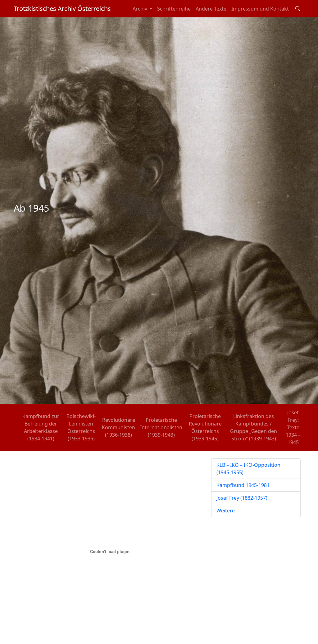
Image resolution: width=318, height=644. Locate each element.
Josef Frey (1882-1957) (241, 497)
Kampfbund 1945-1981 (243, 485)
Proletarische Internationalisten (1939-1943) (161, 427)
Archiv (140, 8)
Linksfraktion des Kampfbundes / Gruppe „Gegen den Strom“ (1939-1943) (253, 427)
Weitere (225, 510)
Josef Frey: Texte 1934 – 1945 (293, 427)
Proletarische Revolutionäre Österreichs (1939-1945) (205, 427)
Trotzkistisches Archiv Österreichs (62, 8)
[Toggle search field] (297, 9)
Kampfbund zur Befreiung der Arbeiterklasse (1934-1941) (40, 427)
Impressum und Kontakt (260, 8)
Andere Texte (211, 8)
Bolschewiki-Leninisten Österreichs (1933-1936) (81, 427)
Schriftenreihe (174, 8)
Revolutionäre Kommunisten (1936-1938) (118, 427)
